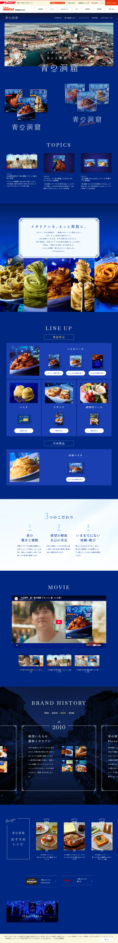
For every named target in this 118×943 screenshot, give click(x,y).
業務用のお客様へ (111, 3)
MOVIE (95, 18)
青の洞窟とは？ (70, 18)
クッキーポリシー (46, 938)
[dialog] (59, 938)
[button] (20, 757)
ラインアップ (84, 18)
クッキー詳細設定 (59, 938)
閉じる (107, 939)
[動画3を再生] (87, 661)
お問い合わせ (71, 3)
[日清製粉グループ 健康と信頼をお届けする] (16, 3)
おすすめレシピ (107, 18)
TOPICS (58, 18)
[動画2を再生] (59, 661)
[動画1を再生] (31, 661)
